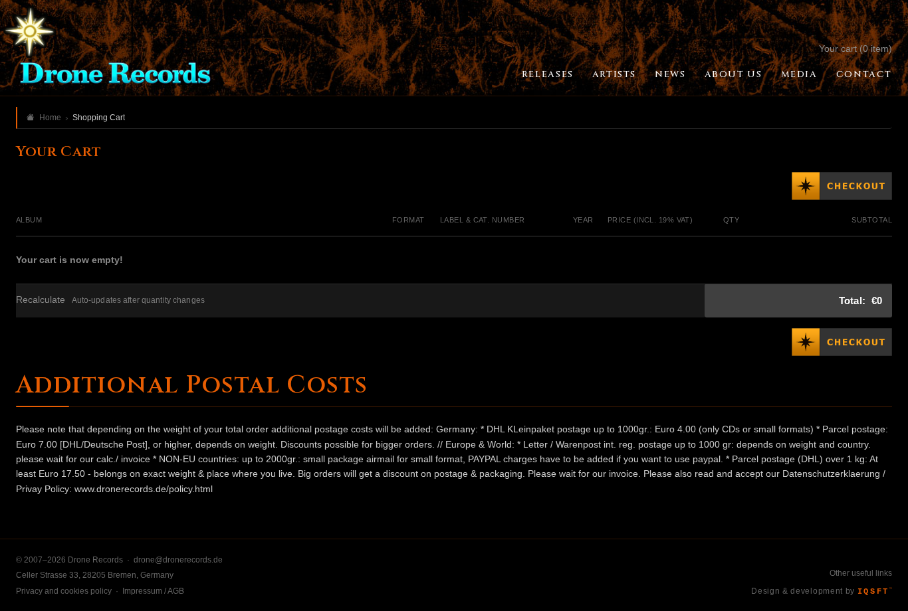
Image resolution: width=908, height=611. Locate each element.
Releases (548, 74)
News (670, 74)
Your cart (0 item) (855, 48)
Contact (864, 74)
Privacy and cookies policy (64, 591)
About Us (733, 74)
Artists (614, 74)
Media (799, 74)
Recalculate (40, 300)
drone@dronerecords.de (178, 560)
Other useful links (861, 573)
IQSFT (874, 591)
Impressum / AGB (153, 591)
